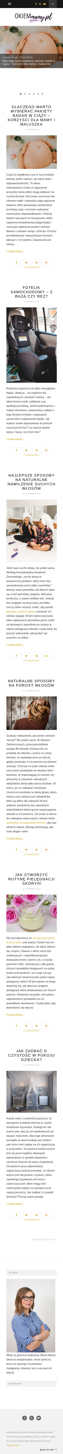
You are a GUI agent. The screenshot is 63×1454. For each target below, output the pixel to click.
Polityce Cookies (13, 1445)
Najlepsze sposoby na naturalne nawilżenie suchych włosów (32, 481)
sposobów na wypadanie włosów (26, 822)
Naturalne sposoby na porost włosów (31, 683)
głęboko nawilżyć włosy (20, 611)
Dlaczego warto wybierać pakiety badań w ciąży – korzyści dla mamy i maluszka (29, 62)
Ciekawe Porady (10, 57)
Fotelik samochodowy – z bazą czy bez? (32, 291)
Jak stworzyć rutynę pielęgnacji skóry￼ (31, 879)
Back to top (47, 1449)
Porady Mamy (26, 57)
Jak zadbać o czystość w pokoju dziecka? (31, 1055)
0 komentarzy (31, 267)
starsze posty (43, 1239)
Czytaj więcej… (15, 251)
